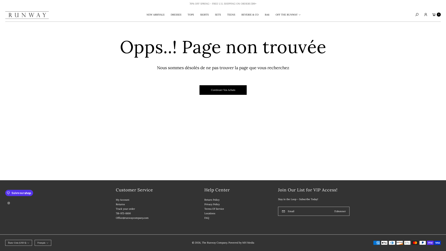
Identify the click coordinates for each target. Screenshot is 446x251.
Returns (120, 204)
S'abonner (340, 211)
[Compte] (425, 14)
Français (41, 242)
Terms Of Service (214, 208)
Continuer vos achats (223, 90)
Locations (209, 213)
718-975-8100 (123, 213)
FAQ (206, 217)
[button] (287, 14)
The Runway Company (214, 242)
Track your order (125, 208)
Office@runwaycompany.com (132, 217)
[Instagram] (8, 203)
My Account (122, 199)
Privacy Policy (212, 204)
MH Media (248, 242)
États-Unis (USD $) (17, 242)
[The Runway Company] (27, 14)
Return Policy (212, 199)
